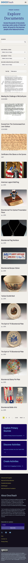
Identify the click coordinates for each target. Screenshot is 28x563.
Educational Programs (6, 478)
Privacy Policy (4, 541)
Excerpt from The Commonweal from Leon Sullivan (14, 117)
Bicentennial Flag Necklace (14, 232)
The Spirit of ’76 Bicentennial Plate (14, 315)
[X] (2, 532)
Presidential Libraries (6, 483)
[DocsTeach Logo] (7, 2)
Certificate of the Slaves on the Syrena (14, 146)
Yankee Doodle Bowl (14, 287)
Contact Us (4, 539)
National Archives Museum (7, 480)
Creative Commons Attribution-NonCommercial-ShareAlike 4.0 (12, 554)
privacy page (17, 559)
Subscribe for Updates (7, 522)
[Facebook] (6, 532)
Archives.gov (4, 486)
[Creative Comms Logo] (4, 550)
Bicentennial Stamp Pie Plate (14, 371)
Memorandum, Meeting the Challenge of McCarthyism (14, 88)
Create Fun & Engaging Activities (12, 466)
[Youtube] (10, 532)
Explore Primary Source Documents (13, 436)
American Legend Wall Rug (14, 174)
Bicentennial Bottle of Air (14, 399)
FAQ (2, 536)
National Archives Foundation (8, 488)
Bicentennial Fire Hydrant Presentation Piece (14, 203)
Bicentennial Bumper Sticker (14, 260)
